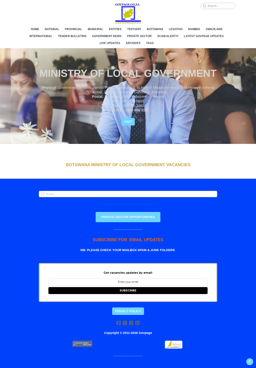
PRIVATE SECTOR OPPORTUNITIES (128, 217)
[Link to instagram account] (131, 322)
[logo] (128, 13)
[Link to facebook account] (119, 322)
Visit (128, 121)
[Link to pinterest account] (137, 322)
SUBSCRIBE (128, 290)
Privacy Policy (128, 311)
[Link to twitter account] (125, 322)
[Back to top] (249, 361)
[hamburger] (23, 5)
